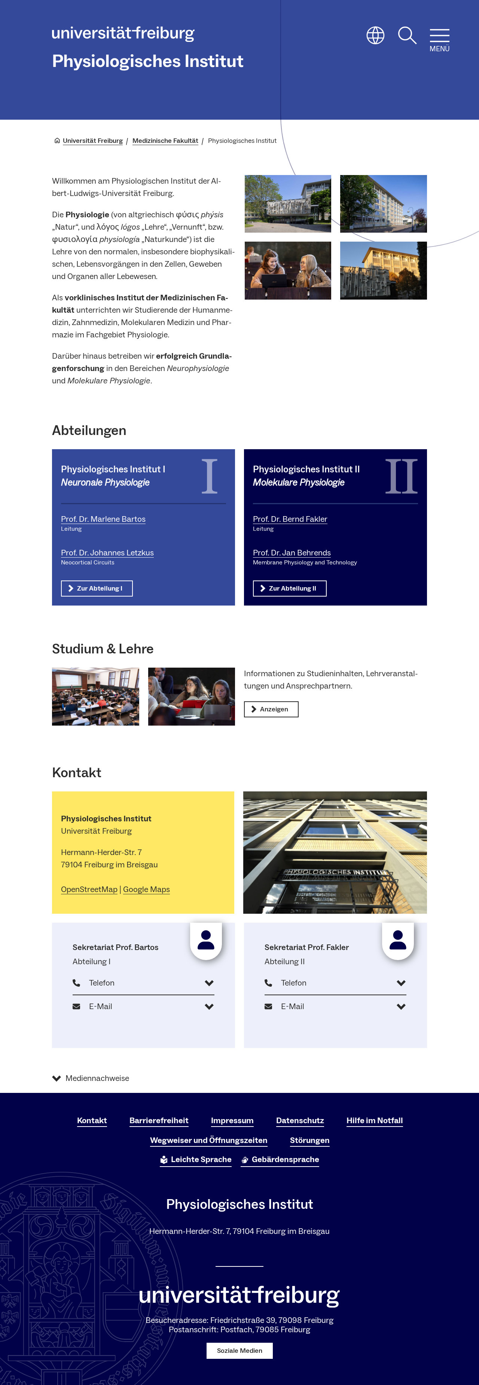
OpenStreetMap (89, 889)
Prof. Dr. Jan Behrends (292, 553)
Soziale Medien (239, 1350)
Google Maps (146, 889)
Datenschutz (300, 1120)
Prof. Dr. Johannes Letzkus (107, 553)
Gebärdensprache (285, 1159)
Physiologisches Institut (148, 61)
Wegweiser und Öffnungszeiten (209, 1140)
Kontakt (92, 1120)
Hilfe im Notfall (375, 1120)
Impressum (232, 1120)
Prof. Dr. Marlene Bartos (103, 519)
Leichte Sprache (201, 1159)
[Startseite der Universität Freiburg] (123, 36)
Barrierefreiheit (159, 1120)
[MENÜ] (439, 35)
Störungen (310, 1140)
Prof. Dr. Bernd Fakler (290, 519)
